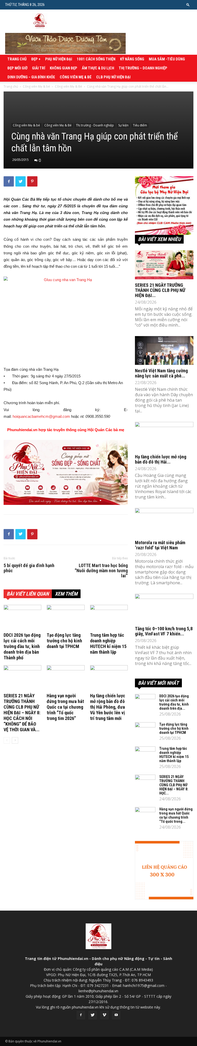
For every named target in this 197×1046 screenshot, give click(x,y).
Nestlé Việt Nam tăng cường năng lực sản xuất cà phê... (161, 373)
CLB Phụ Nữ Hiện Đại (113, 77)
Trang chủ (17, 59)
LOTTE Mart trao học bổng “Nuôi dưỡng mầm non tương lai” (101, 570)
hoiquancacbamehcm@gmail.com (41, 416)
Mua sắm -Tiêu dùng (167, 59)
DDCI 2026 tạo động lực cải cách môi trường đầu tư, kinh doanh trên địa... (174, 702)
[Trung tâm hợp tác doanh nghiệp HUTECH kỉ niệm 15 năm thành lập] (109, 618)
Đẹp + (36, 59)
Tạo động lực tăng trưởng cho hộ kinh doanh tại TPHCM (64, 640)
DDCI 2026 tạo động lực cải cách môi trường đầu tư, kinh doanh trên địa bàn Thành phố (22, 646)
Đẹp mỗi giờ (17, 68)
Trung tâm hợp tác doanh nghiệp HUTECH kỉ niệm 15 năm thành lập (108, 643)
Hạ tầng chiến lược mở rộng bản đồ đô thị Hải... (160, 459)
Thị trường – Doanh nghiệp (143, 68)
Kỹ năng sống (132, 59)
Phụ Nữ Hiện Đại (58, 59)
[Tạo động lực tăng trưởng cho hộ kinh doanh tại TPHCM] (65, 618)
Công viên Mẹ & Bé (68, 86)
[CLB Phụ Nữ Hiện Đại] (164, 205)
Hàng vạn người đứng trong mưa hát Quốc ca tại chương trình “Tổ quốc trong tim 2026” (65, 707)
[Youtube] (116, 1015)
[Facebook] (81, 1015)
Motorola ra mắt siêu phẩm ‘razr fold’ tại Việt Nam (160, 545)
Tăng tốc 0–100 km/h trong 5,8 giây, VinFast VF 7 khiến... (164, 631)
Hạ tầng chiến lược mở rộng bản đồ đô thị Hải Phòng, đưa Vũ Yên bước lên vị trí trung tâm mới (107, 707)
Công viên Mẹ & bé (76, 77)
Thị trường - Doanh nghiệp (95, 125)
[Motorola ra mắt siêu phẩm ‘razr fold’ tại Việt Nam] (164, 522)
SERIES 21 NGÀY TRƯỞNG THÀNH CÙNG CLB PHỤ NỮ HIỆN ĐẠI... (160, 290)
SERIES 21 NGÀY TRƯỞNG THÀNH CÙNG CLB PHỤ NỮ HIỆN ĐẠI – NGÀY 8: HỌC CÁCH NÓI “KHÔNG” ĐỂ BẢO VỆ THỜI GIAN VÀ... (22, 712)
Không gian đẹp (63, 68)
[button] (188, 4)
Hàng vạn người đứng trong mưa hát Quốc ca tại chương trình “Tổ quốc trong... (176, 815)
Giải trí (38, 68)
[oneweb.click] (66, 472)
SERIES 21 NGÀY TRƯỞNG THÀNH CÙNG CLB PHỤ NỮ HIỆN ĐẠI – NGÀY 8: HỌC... (173, 785)
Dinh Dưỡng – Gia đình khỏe (31, 77)
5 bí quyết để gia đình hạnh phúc (29, 568)
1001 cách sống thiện (96, 59)
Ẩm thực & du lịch (98, 68)
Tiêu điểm (140, 125)
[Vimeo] (104, 1015)
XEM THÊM (66, 594)
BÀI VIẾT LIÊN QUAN (28, 594)
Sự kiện (123, 125)
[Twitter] (92, 1015)
